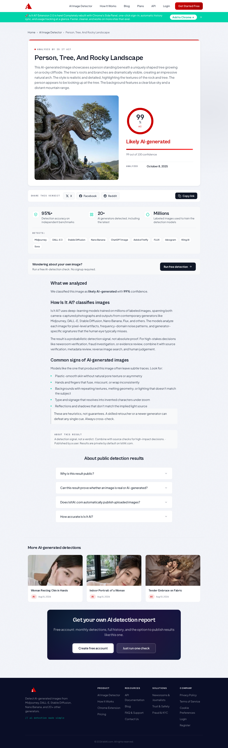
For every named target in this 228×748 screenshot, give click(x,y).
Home (31, 32)
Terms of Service (190, 701)
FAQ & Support (134, 712)
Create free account (93, 648)
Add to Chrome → (183, 17)
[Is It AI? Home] (28, 6)
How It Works (108, 6)
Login (166, 6)
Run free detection (176, 266)
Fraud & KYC (160, 712)
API (153, 6)
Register (185, 725)
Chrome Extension (108, 707)
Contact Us (132, 719)
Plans (140, 6)
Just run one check (136, 648)
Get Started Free (189, 6)
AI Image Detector (80, 6)
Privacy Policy (188, 695)
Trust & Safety (160, 706)
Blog (127, 6)
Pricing (101, 714)
